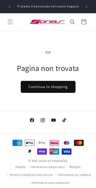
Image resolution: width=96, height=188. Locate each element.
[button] (10, 22)
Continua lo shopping (48, 86)
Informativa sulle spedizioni (50, 182)
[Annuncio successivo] (86, 6)
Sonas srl (45, 160)
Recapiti (75, 167)
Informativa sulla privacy (47, 167)
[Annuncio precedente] (9, 6)
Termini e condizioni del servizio (31, 175)
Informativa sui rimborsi (74, 175)
